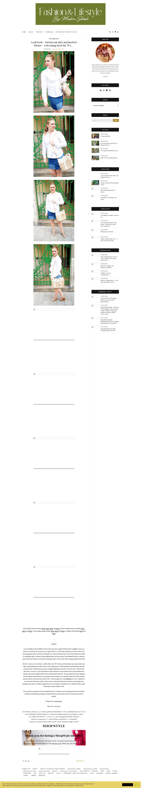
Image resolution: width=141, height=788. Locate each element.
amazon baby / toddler (74, 769)
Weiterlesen (80, 761)
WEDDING (42, 775)
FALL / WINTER (84, 771)
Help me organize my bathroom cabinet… (107, 266)
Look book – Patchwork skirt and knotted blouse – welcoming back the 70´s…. (54, 44)
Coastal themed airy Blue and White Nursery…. (109, 176)
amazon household (44, 771)
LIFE (35, 773)
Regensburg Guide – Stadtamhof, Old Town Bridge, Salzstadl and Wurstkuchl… (110, 321)
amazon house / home (29, 771)
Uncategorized (54, 38)
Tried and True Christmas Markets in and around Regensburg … (109, 300)
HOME (24, 32)
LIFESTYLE (42, 773)
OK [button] (136, 784)
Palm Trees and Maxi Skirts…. (109, 158)
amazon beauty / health (90, 769)
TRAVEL (25, 775)
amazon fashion (104, 769)
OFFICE (58, 773)
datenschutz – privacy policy (68, 771)
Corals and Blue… (106, 136)
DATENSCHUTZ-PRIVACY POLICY (66, 32)
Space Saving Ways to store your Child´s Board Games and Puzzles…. (109, 258)
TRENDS (33, 775)
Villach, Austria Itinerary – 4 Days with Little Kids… (109, 239)
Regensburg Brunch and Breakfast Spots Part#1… (108, 329)
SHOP (92, 773)
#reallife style (26, 769)
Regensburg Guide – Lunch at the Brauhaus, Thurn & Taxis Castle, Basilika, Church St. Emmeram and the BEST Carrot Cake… (110, 310)
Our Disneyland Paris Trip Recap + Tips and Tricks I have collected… (108, 224)
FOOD (102, 771)
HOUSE (115, 771)
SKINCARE (99, 773)
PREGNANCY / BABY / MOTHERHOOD (75, 773)
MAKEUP (51, 773)
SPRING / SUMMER (111, 773)
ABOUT (31, 32)
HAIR (108, 771)
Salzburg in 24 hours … (108, 232)
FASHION (39, 32)
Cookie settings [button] (127, 784)
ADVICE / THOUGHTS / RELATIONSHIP (52, 769)
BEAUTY (55, 771)
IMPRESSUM (49, 32)
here (43, 628)
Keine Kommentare (58, 49)
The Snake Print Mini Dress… (110, 151)
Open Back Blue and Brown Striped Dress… (109, 144)
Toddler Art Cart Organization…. (106, 274)
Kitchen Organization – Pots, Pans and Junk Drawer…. (109, 281)
